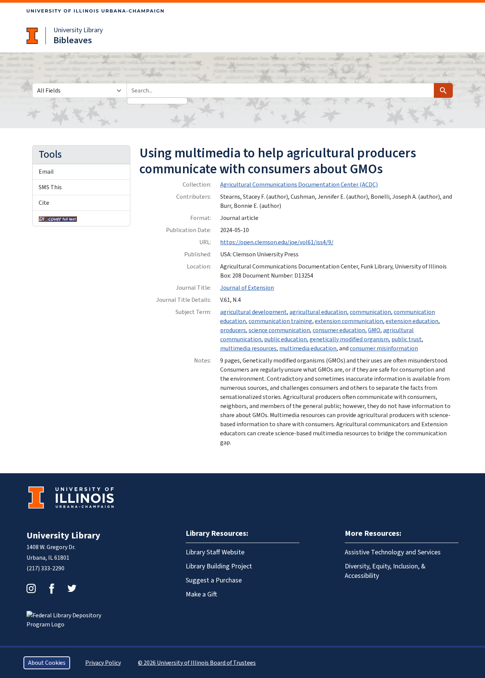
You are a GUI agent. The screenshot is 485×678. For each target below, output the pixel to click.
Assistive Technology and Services (393, 552)
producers (233, 330)
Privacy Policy (103, 663)
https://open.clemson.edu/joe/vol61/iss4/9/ (276, 242)
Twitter (72, 588)
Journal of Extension (247, 288)
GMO (374, 330)
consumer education (339, 330)
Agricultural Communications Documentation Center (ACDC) (299, 184)
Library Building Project (219, 566)
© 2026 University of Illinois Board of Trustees (197, 663)
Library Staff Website (215, 552)
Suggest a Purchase (214, 580)
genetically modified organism (349, 339)
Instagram (31, 588)
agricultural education (318, 312)
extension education (412, 321)
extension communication (349, 321)
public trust (406, 339)
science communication (279, 330)
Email (46, 172)
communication (370, 312)
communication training (280, 321)
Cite (44, 203)
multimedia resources (248, 348)
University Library (78, 30)
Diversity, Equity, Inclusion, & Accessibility (385, 571)
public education (285, 339)
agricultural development (253, 312)
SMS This (50, 187)
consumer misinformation (384, 348)
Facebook (51, 588)
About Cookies (47, 663)
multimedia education (307, 348)
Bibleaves (72, 40)
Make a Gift (201, 594)
